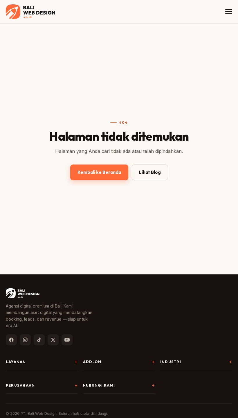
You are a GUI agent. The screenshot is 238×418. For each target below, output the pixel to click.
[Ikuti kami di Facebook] (11, 339)
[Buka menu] (228, 11)
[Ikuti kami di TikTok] (39, 339)
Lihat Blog (150, 172)
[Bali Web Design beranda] (30, 11)
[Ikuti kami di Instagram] (25, 339)
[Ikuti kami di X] (53, 339)
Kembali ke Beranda (99, 172)
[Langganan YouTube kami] (67, 339)
